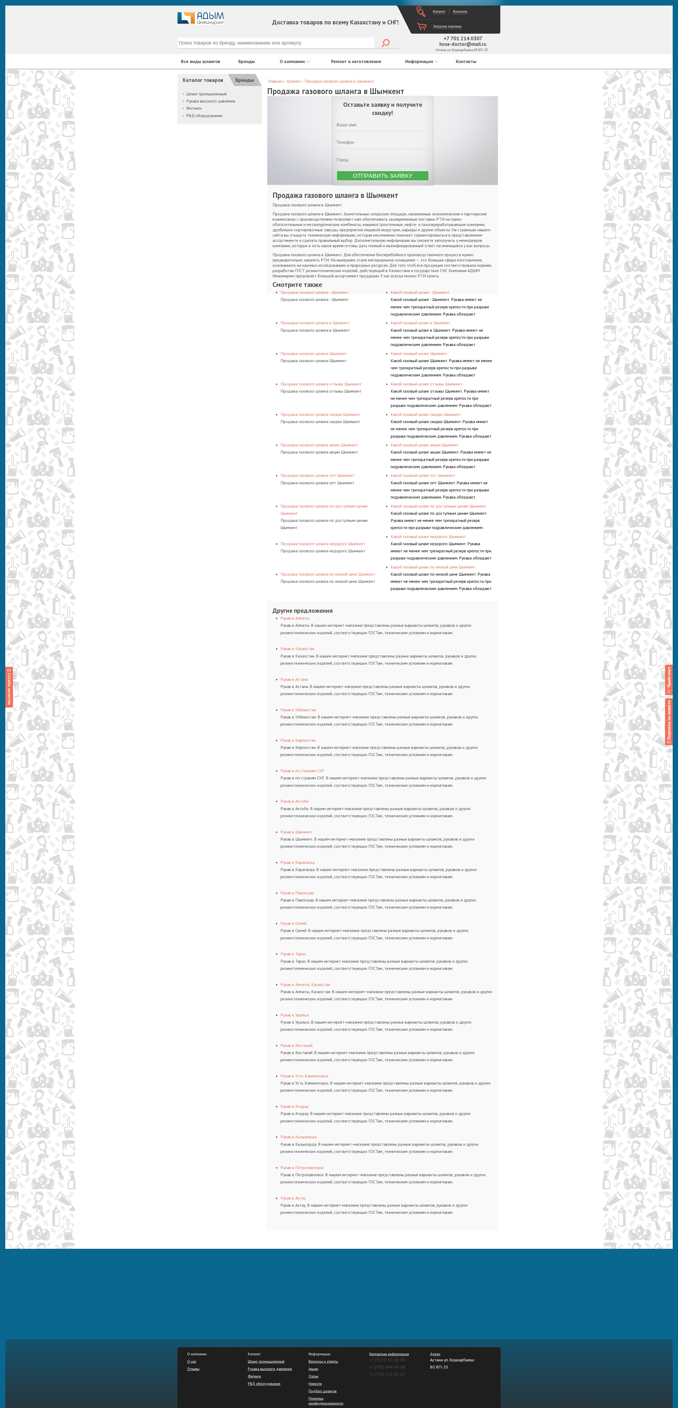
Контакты (460, 11)
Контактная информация (389, 1354)
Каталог (439, 11)
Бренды (246, 61)
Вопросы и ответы (323, 1361)
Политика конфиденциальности (326, 1401)
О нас (191, 1361)
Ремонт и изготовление (356, 61)
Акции (313, 1368)
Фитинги (194, 108)
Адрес (435, 1354)
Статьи (313, 1376)
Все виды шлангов (200, 61)
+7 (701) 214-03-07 (387, 1374)
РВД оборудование (204, 115)
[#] (669, 680)
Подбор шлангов (323, 1391)
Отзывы (193, 1368)
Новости (315, 1383)
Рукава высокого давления (210, 101)
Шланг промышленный (206, 93)
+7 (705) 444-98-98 (387, 1367)
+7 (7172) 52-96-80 (387, 1359)
